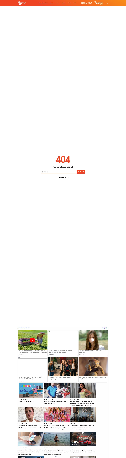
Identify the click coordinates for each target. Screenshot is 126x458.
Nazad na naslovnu (64, 177)
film (58, 3)
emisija (52, 3)
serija (63, 3)
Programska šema (42, 3)
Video (69, 3)
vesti (75, 3)
